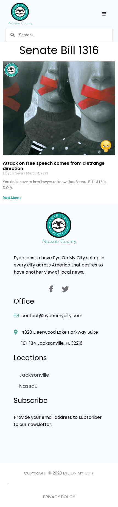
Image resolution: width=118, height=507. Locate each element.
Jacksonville (34, 374)
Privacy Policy (59, 497)
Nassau (28, 385)
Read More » (12, 198)
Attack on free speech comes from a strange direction (54, 165)
